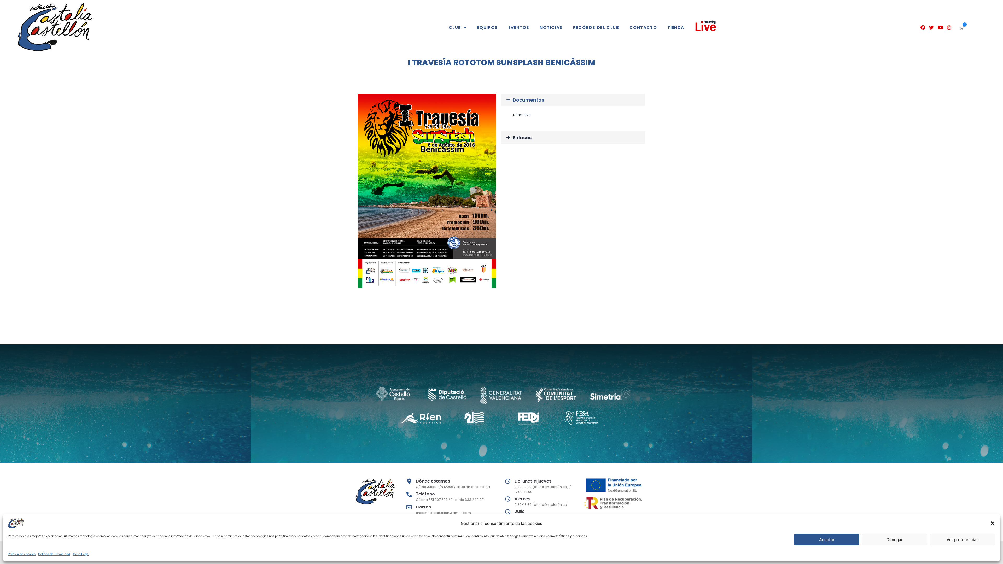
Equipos (487, 28)
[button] (992, 523)
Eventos (518, 28)
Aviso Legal (81, 554)
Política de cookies (22, 554)
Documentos (528, 100)
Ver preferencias (962, 539)
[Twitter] (931, 27)
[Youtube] (940, 27)
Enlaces (522, 137)
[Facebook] (922, 27)
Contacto (643, 28)
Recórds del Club (596, 28)
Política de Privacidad (54, 554)
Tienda (675, 28)
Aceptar (827, 539)
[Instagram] (949, 27)
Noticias (551, 28)
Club (455, 28)
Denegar (895, 539)
